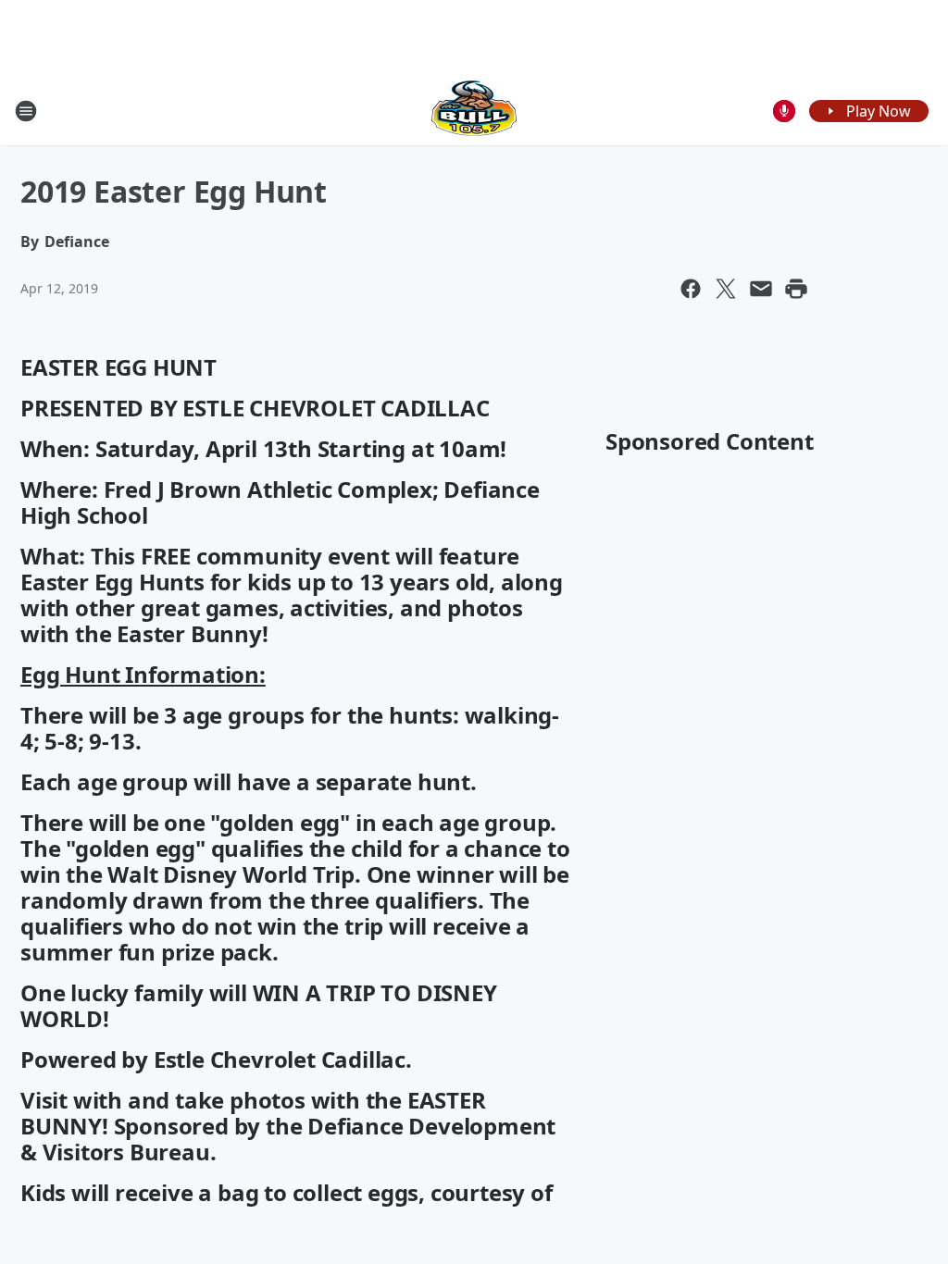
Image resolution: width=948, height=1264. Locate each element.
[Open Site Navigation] (26, 111)
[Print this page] (796, 289)
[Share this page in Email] (761, 289)
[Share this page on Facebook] (691, 289)
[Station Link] (474, 111)
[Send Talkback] (784, 111)
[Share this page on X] (726, 289)
